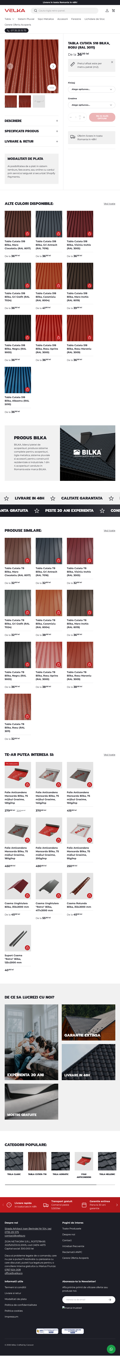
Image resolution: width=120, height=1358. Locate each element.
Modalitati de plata (15, 1299)
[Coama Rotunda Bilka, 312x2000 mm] (80, 886)
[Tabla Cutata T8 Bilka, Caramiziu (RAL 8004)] (49, 603)
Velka (13, 1345)
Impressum (11, 1316)
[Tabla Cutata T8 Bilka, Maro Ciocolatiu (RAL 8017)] (18, 551)
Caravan (30, 1345)
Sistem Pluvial (26, 19)
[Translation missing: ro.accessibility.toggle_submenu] (13, 19)
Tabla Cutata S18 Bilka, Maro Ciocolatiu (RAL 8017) (18, 245)
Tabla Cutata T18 (37, 1174)
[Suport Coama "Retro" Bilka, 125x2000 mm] (18, 938)
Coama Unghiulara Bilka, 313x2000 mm (17, 905)
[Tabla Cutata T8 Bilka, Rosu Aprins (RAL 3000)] (49, 655)
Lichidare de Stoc (95, 19)
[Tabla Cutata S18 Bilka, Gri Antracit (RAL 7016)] (49, 224)
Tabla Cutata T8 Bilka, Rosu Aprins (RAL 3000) (47, 676)
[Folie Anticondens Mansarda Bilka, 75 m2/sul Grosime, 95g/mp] (80, 830)
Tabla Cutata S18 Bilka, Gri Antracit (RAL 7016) (46, 245)
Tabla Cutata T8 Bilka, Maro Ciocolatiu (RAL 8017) (18, 572)
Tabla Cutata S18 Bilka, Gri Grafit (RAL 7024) (17, 297)
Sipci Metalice (46, 19)
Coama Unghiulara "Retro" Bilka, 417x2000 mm (47, 907)
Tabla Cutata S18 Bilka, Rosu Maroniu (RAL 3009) (79, 349)
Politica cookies (14, 1310)
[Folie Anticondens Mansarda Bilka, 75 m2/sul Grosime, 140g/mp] (49, 775)
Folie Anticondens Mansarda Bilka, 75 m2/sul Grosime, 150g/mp (78, 797)
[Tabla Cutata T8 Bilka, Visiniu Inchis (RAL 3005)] (80, 551)
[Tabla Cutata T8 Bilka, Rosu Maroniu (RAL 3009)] (80, 655)
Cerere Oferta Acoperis (18, 24)
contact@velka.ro (15, 1235)
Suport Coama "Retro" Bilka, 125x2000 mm (13, 959)
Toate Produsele (71, 1228)
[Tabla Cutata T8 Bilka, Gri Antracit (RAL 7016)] (49, 551)
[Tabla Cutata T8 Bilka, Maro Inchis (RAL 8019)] (80, 603)
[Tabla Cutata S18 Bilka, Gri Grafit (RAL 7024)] (18, 276)
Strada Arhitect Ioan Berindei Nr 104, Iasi (28, 1228)
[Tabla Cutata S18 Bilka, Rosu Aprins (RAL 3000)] (49, 328)
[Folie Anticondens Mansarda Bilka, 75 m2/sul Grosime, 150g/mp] (80, 775)
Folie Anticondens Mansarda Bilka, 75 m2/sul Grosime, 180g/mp (16, 853)
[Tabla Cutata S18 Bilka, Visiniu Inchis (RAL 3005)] (80, 224)
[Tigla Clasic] (14, 1161)
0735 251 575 (12, 1232)
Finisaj (71, 82)
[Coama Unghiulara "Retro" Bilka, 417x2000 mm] (49, 886)
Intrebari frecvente (73, 1246)
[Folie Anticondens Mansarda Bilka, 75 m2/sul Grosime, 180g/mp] (18, 830)
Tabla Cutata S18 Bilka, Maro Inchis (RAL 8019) (78, 297)
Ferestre (76, 19)
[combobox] (64, 11)
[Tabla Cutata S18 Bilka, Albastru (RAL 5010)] (18, 380)
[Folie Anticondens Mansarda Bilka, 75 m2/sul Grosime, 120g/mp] (18, 775)
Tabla (8, 19)
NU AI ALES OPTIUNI (102, 117)
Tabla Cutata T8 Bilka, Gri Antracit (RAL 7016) (46, 572)
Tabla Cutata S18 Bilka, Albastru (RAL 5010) (17, 401)
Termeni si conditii (15, 1287)
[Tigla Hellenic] (107, 1161)
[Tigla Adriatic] (60, 1161)
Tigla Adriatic (60, 1174)
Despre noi (68, 1234)
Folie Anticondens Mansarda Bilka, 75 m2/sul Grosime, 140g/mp (47, 797)
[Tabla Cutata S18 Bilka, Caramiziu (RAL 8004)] (49, 276)
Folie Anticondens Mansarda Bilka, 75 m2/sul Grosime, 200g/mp (47, 853)
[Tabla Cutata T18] (37, 1161)
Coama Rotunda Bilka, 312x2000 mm (79, 905)
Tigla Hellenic (107, 1174)
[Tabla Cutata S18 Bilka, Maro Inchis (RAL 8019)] (80, 276)
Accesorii (62, 19)
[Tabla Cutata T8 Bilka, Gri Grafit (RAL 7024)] (18, 603)
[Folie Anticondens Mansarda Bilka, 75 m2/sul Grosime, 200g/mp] (49, 830)
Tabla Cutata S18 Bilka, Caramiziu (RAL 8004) (46, 297)
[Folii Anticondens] (84, 1161)
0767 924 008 (13, 1269)
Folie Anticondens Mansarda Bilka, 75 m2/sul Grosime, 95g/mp (78, 853)
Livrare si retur (13, 1293)
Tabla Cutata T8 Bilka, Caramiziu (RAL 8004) (46, 624)
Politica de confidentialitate (21, 1305)
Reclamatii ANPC (72, 1252)
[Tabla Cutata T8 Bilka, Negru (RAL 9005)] (18, 655)
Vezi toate (109, 203)
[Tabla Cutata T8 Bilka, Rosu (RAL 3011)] (18, 707)
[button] (113, 10)
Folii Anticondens (84, 1176)
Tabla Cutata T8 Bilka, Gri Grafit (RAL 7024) (17, 624)
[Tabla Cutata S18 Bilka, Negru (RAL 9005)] (18, 328)
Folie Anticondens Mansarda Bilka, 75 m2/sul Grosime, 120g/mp (16, 797)
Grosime (72, 98)
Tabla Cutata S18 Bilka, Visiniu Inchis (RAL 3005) (79, 245)
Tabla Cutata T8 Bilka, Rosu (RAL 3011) (15, 728)
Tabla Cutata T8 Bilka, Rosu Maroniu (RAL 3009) (79, 676)
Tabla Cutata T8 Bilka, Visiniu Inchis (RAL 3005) (79, 572)
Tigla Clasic (14, 1174)
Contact (67, 1240)
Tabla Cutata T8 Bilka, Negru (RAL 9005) (15, 676)
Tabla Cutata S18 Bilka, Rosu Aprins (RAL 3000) (47, 349)
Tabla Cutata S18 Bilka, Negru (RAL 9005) (15, 349)
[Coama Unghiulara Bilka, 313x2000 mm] (18, 886)
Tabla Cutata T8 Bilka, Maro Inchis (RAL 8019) (78, 624)
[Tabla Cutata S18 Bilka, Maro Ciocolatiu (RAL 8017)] (18, 224)
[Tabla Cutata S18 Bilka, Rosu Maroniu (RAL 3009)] (80, 328)
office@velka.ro (14, 1273)
